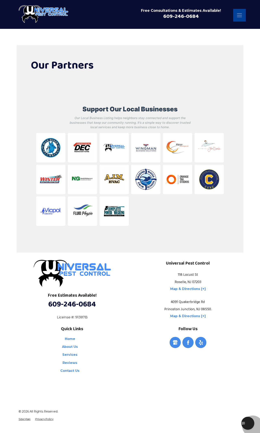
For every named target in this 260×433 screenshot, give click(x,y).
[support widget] (247, 423)
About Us (70, 347)
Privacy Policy (44, 419)
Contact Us (69, 371)
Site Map (24, 419)
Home (70, 339)
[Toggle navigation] (239, 15)
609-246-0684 (181, 16)
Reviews (70, 363)
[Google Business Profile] (175, 342)
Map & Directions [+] (188, 289)
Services (69, 355)
